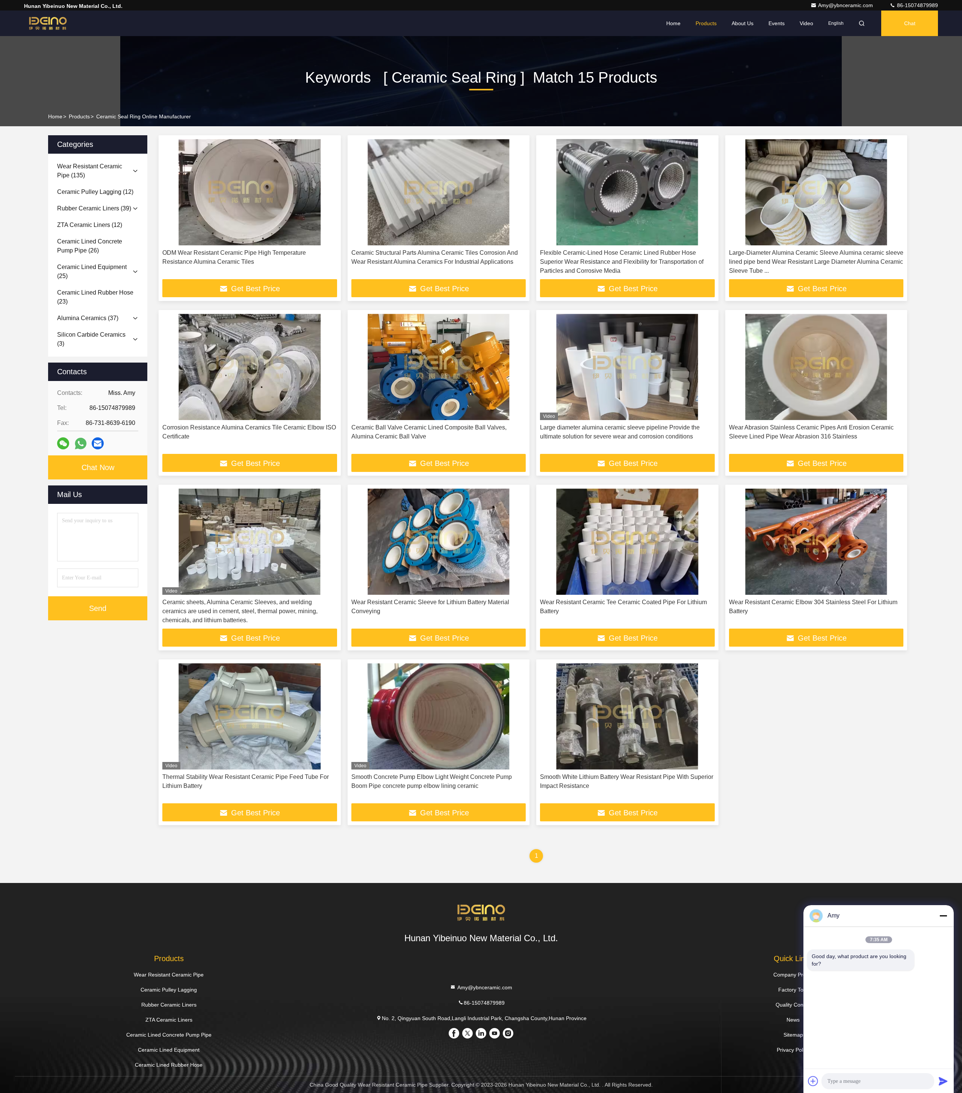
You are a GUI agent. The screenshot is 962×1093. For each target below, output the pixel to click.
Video (806, 23)
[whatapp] (80, 443)
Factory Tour (793, 990)
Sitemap (793, 1035)
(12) (95, 192)
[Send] (943, 1081)
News (793, 1020)
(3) (91, 339)
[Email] (98, 443)
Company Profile (793, 975)
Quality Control (793, 1005)
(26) (89, 246)
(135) (89, 170)
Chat (909, 23)
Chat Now (98, 467)
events (776, 23)
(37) (87, 318)
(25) (92, 271)
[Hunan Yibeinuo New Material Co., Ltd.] (47, 23)
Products (706, 23)
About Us (742, 23)
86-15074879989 (916, 5)
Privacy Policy (793, 1050)
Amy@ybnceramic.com (846, 5)
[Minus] (943, 915)
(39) (94, 208)
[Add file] (813, 1081)
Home (673, 23)
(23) (95, 297)
